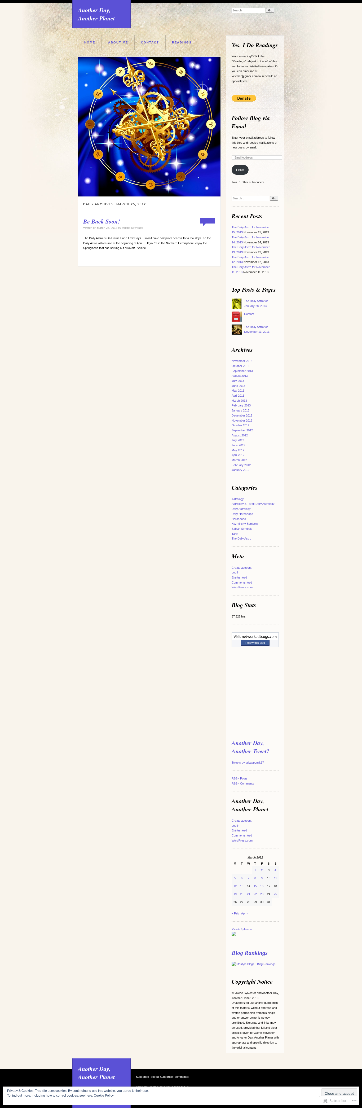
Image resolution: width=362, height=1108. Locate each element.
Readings (182, 42)
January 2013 (240, 410)
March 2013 (239, 400)
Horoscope (239, 518)
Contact (150, 42)
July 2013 (238, 380)
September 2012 (242, 430)
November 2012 (242, 420)
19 (235, 894)
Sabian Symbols (242, 528)
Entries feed (239, 577)
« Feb (235, 913)
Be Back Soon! (101, 221)
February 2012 (241, 465)
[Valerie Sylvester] (234, 934)
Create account (241, 567)
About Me (118, 42)
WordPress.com (242, 587)
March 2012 (239, 460)
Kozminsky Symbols (245, 523)
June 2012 (238, 445)
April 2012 (238, 455)
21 (248, 894)
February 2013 (241, 405)
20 (241, 894)
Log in (235, 572)
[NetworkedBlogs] (255, 639)
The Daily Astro (241, 538)
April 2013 (238, 395)
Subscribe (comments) (174, 1076)
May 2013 (238, 390)
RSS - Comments (243, 783)
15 (255, 886)
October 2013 (240, 365)
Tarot (235, 533)
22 (255, 894)
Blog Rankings (250, 952)
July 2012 (238, 440)
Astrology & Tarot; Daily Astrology (253, 503)
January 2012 (240, 469)
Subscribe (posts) (147, 1076)
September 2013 (242, 371)
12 (235, 886)
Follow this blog (255, 642)
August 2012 (240, 435)
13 (241, 886)
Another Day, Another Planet (96, 14)
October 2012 (240, 425)
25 (275, 894)
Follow (240, 169)
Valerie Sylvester (132, 227)
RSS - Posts (240, 778)
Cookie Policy (104, 1095)
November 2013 (242, 360)
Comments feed (242, 582)
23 (261, 894)
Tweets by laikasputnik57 (248, 762)
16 (261, 886)
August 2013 (240, 375)
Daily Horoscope (242, 513)
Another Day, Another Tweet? (251, 747)
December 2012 (242, 415)
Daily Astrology (241, 508)
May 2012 (238, 450)
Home (89, 42)
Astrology (238, 499)
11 (275, 878)
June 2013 (238, 385)
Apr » (244, 913)
